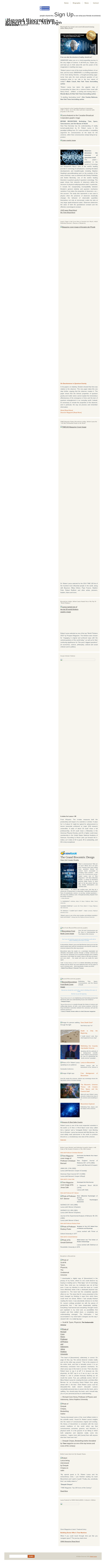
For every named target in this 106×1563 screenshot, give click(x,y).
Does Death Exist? (87, 1022)
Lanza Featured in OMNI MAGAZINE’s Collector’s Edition (78, 1500)
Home (66, 3)
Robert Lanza (93, 1556)
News (87, 3)
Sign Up (63, 14)
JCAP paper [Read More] (68, 210)
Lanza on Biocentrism (88, 1062)
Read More (64, 1491)
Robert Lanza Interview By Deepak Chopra (73, 1454)
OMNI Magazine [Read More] (70, 1541)
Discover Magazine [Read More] (71, 412)
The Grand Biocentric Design (77, 857)
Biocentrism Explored (88, 1104)
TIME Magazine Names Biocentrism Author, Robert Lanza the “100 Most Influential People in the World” (78, 422)
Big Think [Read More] (67, 212)
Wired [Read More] (66, 410)
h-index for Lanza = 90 (68, 816)
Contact (96, 3)
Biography (76, 3)
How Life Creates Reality (69, 860)
